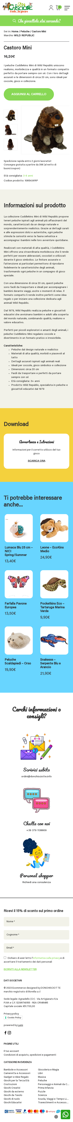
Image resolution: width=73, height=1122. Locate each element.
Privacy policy (11, 1014)
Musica (42, 1077)
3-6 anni (28, 176)
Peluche (25, 32)
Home (15, 32)
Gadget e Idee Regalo (16, 1077)
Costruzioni (10, 1084)
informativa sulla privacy (46, 958)
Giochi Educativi (13, 1102)
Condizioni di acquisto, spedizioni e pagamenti (30, 1055)
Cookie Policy (14, 1017)
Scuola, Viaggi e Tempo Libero (53, 1099)
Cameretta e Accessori (17, 1073)
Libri (40, 1073)
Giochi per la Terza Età (16, 1080)
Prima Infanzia (46, 1088)
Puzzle (41, 1091)
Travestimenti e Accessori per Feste (53, 1102)
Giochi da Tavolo (13, 1095)
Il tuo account (11, 1051)
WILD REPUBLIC (24, 35)
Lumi (20, 1025)
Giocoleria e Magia (48, 1070)
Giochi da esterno (14, 1091)
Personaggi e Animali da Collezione (53, 1084)
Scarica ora (36, 461)
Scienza (42, 1095)
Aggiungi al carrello (28, 94)
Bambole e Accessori (16, 1070)
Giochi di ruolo (12, 1099)
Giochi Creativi (12, 1088)
